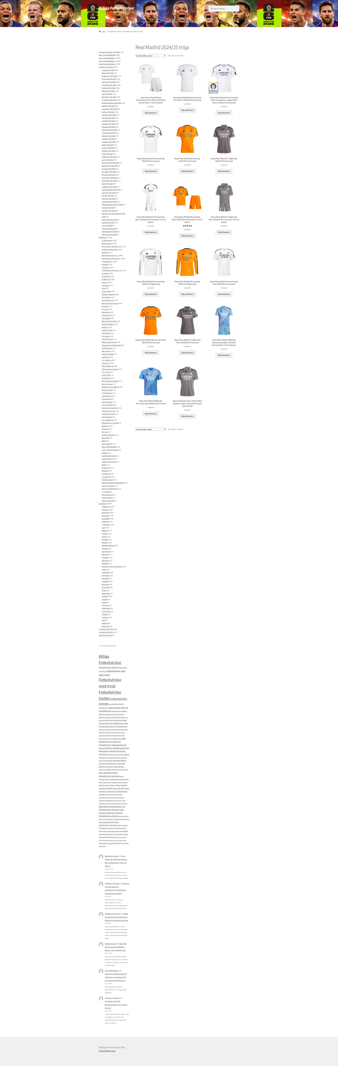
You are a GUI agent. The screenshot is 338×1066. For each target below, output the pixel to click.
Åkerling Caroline (112, 856)
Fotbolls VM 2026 (191, 21)
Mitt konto (132, 21)
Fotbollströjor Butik (108, 667)
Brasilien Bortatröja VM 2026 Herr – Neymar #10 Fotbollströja (116, 947)
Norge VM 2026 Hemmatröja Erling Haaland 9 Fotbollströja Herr (116, 917)
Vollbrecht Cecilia (112, 883)
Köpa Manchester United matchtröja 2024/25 (114, 751)
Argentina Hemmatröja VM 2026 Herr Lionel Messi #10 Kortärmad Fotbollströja (116, 977)
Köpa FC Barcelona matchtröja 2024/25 (111, 730)
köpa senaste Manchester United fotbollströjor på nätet (111, 813)
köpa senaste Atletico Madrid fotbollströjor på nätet (113, 779)
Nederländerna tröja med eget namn (114, 840)
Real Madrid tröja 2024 (106, 843)
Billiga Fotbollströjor (116, 8)
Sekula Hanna (110, 944)
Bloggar (158, 21)
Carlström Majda (112, 970)
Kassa (120, 21)
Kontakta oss (172, 21)
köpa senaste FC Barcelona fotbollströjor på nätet (114, 791)
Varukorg (146, 21)
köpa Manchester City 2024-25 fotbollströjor (112, 741)
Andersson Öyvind (112, 914)
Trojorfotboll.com (107, 1050)
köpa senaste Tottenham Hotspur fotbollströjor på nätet (113, 828)
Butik (110, 21)
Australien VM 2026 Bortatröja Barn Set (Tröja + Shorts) (116, 1004)
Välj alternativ (151, 113)
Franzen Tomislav (112, 998)
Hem (101, 21)
